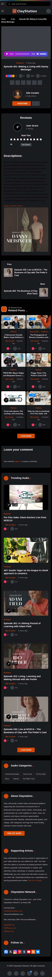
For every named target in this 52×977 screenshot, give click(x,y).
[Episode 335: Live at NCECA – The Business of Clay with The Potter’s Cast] (26, 709)
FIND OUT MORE (14, 833)
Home (3, 19)
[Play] (7, 54)
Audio (13, 19)
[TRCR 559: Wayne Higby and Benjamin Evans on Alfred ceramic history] (13, 360)
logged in (18, 461)
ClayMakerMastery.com (13, 911)
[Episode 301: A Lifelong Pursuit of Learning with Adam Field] (26, 603)
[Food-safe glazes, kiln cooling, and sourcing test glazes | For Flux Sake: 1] (13, 398)
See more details (35, 880)
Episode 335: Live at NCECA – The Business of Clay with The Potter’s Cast (30, 272)
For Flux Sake (41, 774)
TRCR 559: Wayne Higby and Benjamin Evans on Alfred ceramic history (13, 375)
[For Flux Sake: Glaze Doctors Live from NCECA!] (26, 497)
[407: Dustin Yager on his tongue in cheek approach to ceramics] (26, 550)
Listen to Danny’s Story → (14, 206)
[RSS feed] (33, 952)
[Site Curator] (17, 94)
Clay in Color (34, 332)
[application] (26, 53)
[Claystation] (25, 11)
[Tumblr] (24, 952)
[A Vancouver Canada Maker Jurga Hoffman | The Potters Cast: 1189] (13, 322)
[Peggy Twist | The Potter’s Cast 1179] (38, 360)
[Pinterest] (20, 952)
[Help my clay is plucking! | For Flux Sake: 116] (38, 398)
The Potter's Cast (28, 779)
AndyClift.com (9, 925)
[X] (11, 952)
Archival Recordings (12, 774)
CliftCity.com (9, 931)
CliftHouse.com (10, 928)
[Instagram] (15, 952)
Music (7, 779)
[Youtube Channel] (29, 952)
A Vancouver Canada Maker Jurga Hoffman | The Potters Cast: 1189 (13, 337)
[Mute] (38, 54)
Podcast (19, 63)
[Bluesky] (38, 952)
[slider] (43, 53)
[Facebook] (6, 952)
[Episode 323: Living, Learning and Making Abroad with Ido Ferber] (26, 656)
